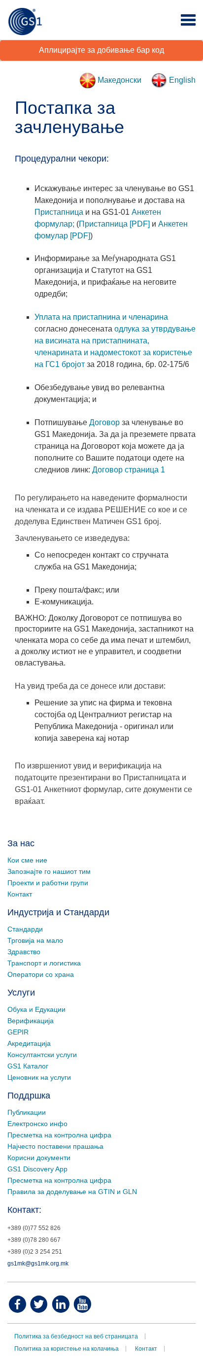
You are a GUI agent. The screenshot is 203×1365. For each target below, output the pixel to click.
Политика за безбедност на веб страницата (76, 1336)
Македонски (118, 80)
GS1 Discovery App (37, 1169)
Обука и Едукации (36, 1009)
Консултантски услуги (42, 1055)
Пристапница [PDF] (114, 224)
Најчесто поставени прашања (55, 1146)
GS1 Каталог (27, 1066)
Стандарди (25, 929)
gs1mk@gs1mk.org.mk (37, 1263)
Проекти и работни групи (47, 883)
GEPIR (18, 1032)
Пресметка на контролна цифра (59, 1135)
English (181, 80)
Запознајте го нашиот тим (49, 871)
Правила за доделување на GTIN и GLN (72, 1192)
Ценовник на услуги (39, 1077)
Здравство (23, 952)
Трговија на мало (35, 940)
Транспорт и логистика (44, 963)
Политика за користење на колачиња (66, 1348)
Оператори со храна (40, 974)
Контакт (19, 894)
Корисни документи (38, 1158)
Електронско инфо (37, 1124)
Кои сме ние (27, 860)
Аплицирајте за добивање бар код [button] (101, 50)
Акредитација (29, 1043)
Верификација (30, 1021)
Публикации (26, 1112)
